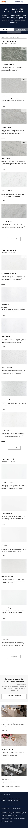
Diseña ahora (4, 730)
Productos (3, 798)
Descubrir (3, 760)
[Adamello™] (14, 211)
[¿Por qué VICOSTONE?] (14, 740)
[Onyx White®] (14, 566)
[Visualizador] (14, 711)
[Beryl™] (14, 148)
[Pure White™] (14, 503)
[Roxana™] (14, 116)
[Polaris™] (14, 419)
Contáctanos (18, 786)
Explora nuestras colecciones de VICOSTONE (14, 696)
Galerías (11, 798)
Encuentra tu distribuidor (7, 786)
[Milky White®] (14, 597)
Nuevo (23, 48)
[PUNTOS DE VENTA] (14, 770)
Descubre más (14, 239)
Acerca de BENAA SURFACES (14, 800)
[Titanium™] (14, 534)
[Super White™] (14, 471)
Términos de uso (5, 808)
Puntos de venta (19, 798)
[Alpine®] (14, 628)
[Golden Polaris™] (14, 262)
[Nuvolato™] (14, 179)
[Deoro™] (14, 325)
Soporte (3, 800)
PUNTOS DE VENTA (6, 779)
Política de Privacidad (16, 808)
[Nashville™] (14, 357)
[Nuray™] (14, 294)
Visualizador (5, 720)
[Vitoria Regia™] (14, 54)
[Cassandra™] (14, 85)
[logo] (4, 2)
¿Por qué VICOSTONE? (7, 749)
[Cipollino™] (14, 388)
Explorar (3, 75)
